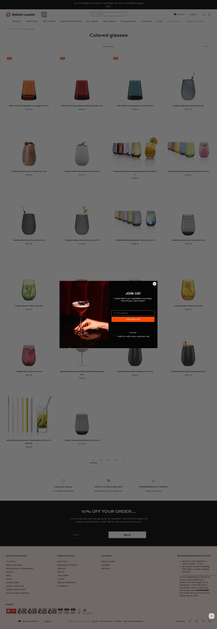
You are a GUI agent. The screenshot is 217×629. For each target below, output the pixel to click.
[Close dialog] (154, 284)
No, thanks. (133, 333)
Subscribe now (133, 319)
